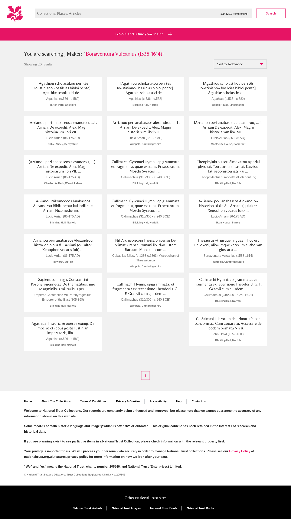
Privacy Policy (239, 451)
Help (179, 401)
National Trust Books (200, 508)
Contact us (199, 401)
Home (28, 401)
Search (271, 13)
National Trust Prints (163, 508)
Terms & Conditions (93, 401)
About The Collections (56, 401)
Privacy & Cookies (128, 401)
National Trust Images (126, 508)
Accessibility (158, 401)
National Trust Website (87, 508)
